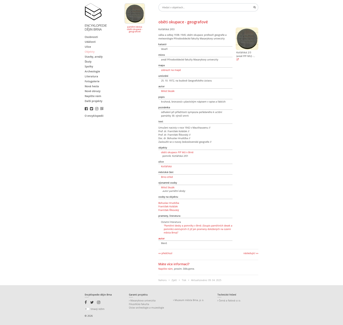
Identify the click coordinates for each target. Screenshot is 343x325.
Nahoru (162, 280)
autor (161, 238)
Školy (88, 61)
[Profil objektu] (102, 108)
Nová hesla (92, 86)
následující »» (250, 253)
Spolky (89, 66)
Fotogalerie (92, 81)
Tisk (184, 280)
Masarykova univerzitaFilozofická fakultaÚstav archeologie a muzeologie (146, 304)
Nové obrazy (92, 91)
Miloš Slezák (168, 91)
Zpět (174, 280)
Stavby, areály (94, 56)
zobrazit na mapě (171, 70)
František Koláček (168, 206)
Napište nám (93, 96)
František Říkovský (168, 210)
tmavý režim (98, 309)
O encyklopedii (94, 116)
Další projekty (93, 101)
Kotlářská (166, 166)
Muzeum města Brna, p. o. (189, 300)
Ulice (88, 47)
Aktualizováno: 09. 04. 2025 (206, 280)
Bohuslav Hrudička (168, 203)
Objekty (90, 51)
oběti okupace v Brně (177, 152)
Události (90, 42)
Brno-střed (167, 177)
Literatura (91, 76)
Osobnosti (91, 37)
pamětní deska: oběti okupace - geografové (135, 29)
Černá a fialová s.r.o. (229, 300)
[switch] (87, 309)
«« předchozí (165, 253)
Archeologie (92, 71)
